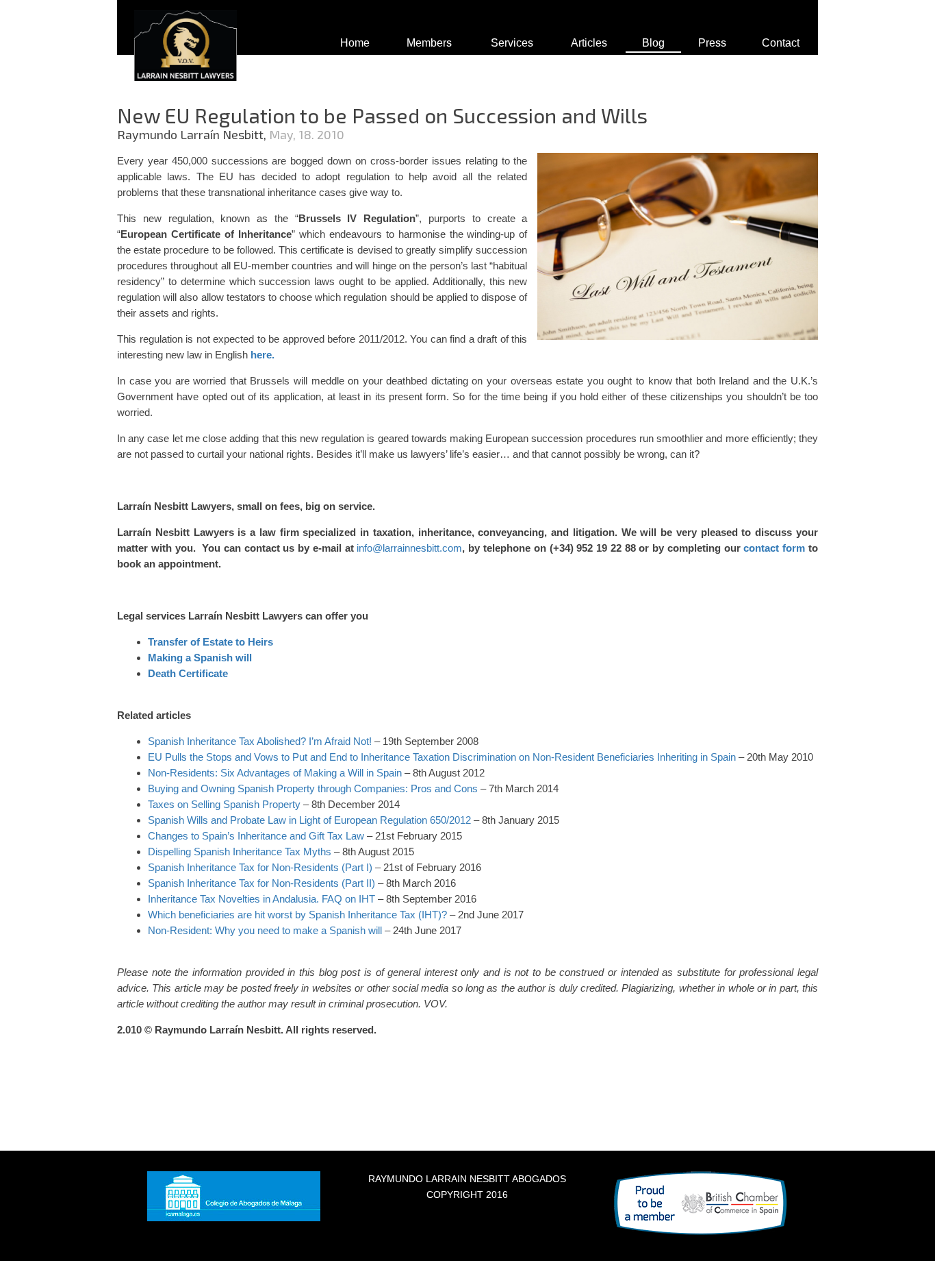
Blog (653, 43)
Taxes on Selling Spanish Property (224, 804)
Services (512, 43)
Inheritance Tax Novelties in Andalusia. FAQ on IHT (261, 899)
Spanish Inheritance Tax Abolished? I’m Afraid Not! (260, 741)
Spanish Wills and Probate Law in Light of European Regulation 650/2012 (309, 820)
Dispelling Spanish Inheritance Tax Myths (239, 851)
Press (712, 43)
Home (355, 43)
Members (429, 43)
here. (262, 354)
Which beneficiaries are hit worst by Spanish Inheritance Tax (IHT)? (297, 914)
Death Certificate (188, 673)
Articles (589, 43)
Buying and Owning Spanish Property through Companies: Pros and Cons (313, 788)
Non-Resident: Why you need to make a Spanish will (265, 930)
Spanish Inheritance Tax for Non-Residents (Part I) (260, 867)
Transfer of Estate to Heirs (210, 642)
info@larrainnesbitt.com (409, 548)
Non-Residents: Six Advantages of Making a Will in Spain (275, 773)
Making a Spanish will (200, 657)
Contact (780, 43)
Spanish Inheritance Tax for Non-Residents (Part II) (261, 883)
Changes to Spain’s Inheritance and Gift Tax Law (256, 836)
